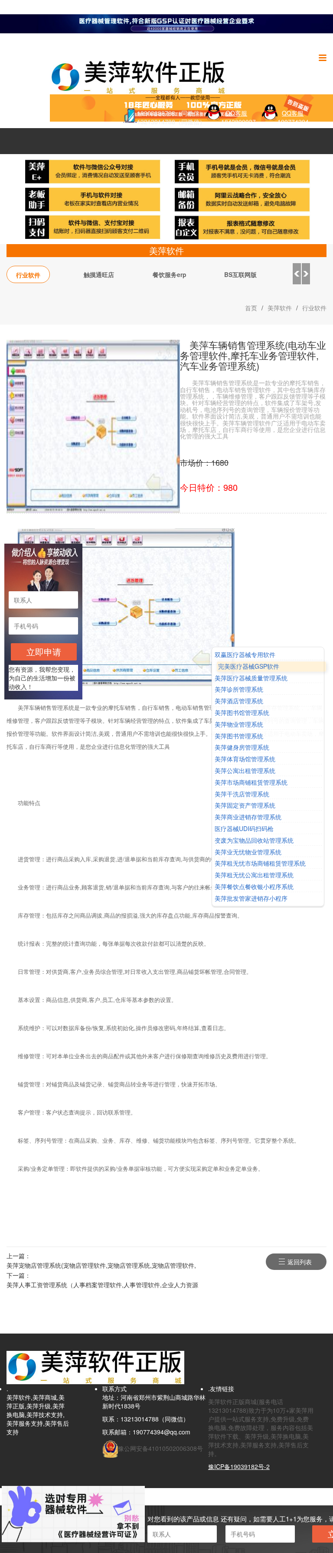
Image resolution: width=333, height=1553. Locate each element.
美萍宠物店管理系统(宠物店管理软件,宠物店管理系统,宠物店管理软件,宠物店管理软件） (101, 1266)
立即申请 (43, 651)
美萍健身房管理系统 (242, 747)
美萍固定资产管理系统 (245, 805)
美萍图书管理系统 (239, 736)
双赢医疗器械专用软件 (245, 654)
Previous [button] (296, 274)
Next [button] (306, 274)
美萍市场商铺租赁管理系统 (251, 782)
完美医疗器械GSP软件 (248, 666)
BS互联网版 (240, 274)
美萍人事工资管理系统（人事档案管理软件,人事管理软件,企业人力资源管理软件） (102, 1285)
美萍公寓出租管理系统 (245, 770)
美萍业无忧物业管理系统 (248, 852)
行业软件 (28, 275)
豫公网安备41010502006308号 (160, 1447)
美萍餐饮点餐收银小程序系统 (254, 886)
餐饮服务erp (169, 274)
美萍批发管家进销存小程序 (251, 898)
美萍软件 (280, 307)
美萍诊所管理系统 (239, 689)
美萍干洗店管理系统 (242, 794)
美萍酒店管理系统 (239, 701)
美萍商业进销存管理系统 (248, 817)
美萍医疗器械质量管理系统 (251, 678)
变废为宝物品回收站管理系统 (254, 840)
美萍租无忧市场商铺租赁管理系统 (260, 863)
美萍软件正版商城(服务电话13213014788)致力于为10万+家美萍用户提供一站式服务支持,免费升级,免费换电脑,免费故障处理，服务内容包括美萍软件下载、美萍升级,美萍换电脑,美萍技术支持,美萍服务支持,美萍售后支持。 (260, 1427)
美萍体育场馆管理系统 (245, 759)
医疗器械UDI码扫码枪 (244, 828)
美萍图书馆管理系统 (242, 712)
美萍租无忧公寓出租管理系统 (254, 875)
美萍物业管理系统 (239, 724)
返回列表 (299, 1261)
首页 (251, 307)
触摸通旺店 (99, 274)
